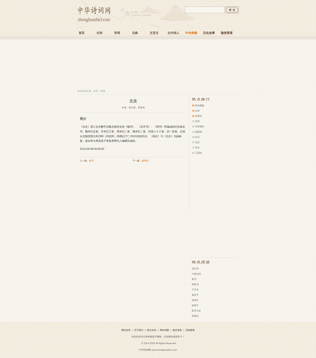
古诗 (99, 33)
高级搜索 (190, 330)
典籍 (103, 91)
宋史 (197, 147)
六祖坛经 (196, 273)
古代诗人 (173, 33)
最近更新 (177, 330)
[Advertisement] (158, 65)
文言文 (154, 33)
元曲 (135, 33)
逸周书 (145, 160)
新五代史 (196, 310)
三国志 (198, 152)
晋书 (91, 160)
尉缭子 (195, 305)
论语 (197, 121)
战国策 (198, 131)
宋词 (117, 33)
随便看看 (227, 33)
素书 (194, 279)
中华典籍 (191, 33)
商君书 (195, 284)
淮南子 (195, 300)
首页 (82, 33)
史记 (197, 137)
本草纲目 (199, 126)
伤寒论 (198, 116)
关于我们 (138, 330)
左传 (197, 110)
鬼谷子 (195, 295)
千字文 (195, 289)
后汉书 (195, 268)
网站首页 (126, 330)
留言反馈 (151, 330)
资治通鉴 (199, 105)
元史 (197, 142)
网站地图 (164, 330)
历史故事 (209, 33)
